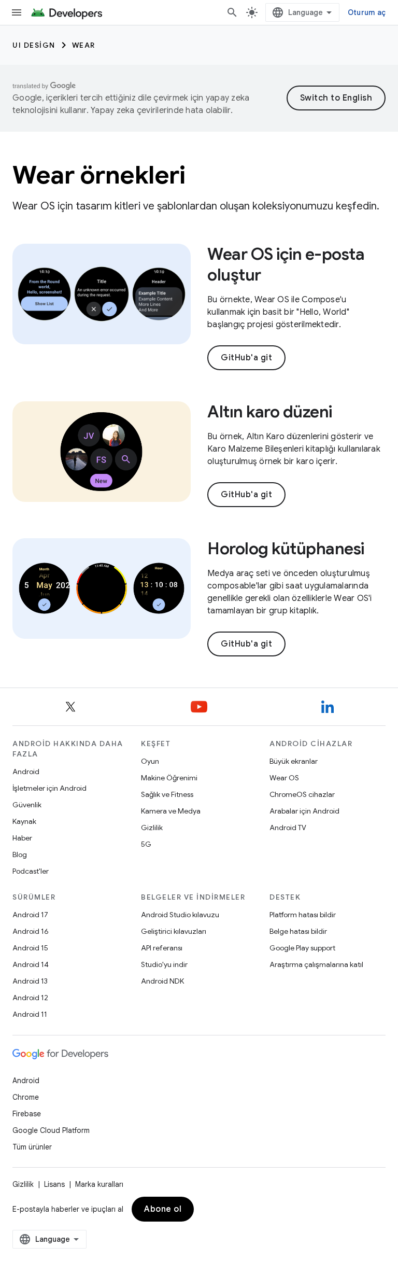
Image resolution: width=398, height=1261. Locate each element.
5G (146, 844)
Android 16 (30, 931)
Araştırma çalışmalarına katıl (316, 964)
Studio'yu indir (164, 964)
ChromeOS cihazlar (302, 794)
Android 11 (29, 1014)
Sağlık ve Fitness (167, 794)
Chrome (25, 1097)
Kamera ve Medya (171, 811)
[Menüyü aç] (16, 12)
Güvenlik (26, 804)
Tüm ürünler (32, 1147)
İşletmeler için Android (49, 788)
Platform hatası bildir (302, 914)
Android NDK (162, 981)
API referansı (161, 947)
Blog (19, 854)
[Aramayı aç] (232, 12)
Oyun (150, 761)
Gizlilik (152, 827)
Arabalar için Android (304, 811)
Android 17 (30, 914)
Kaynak (24, 821)
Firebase (26, 1113)
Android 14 (30, 964)
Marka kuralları (99, 1184)
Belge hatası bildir (298, 931)
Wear (83, 45)
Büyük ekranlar (293, 761)
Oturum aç (367, 12)
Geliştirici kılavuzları (173, 931)
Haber (22, 838)
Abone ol (162, 1209)
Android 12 (30, 997)
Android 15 (30, 947)
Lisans (54, 1184)
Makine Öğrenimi (169, 777)
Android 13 (30, 981)
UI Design (33, 45)
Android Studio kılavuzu (180, 914)
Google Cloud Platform (51, 1130)
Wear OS (284, 777)
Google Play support (302, 947)
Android (25, 771)
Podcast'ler (30, 871)
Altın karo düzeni (269, 411)
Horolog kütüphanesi (285, 548)
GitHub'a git (246, 358)
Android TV (287, 827)
